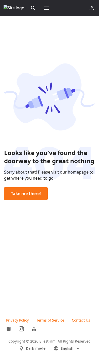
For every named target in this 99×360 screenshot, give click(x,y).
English (67, 348)
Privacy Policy (17, 320)
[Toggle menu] (46, 8)
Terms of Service (50, 320)
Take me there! (26, 193)
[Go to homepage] (14, 8)
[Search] (33, 8)
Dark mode (35, 348)
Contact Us (81, 320)
